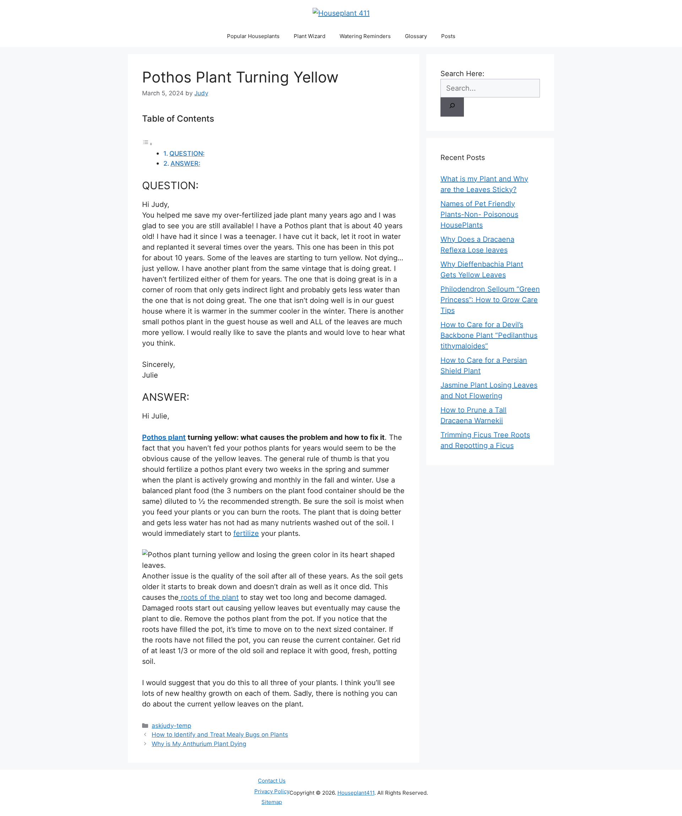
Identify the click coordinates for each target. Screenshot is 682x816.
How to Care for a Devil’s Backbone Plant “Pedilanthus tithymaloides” (488, 335)
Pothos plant (164, 437)
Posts (448, 36)
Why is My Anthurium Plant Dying (199, 743)
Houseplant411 (355, 792)
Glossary (416, 36)
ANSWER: (185, 163)
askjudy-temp (171, 725)
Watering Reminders (365, 36)
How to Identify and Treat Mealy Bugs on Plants (220, 734)
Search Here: (462, 73)
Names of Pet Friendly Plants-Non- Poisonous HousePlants (479, 214)
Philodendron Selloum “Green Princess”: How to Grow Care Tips (490, 300)
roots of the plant (209, 597)
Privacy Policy (271, 791)
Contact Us (272, 780)
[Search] (452, 107)
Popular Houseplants (253, 36)
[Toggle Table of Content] (147, 143)
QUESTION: (187, 153)
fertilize (246, 533)
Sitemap (271, 802)
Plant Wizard (309, 36)
